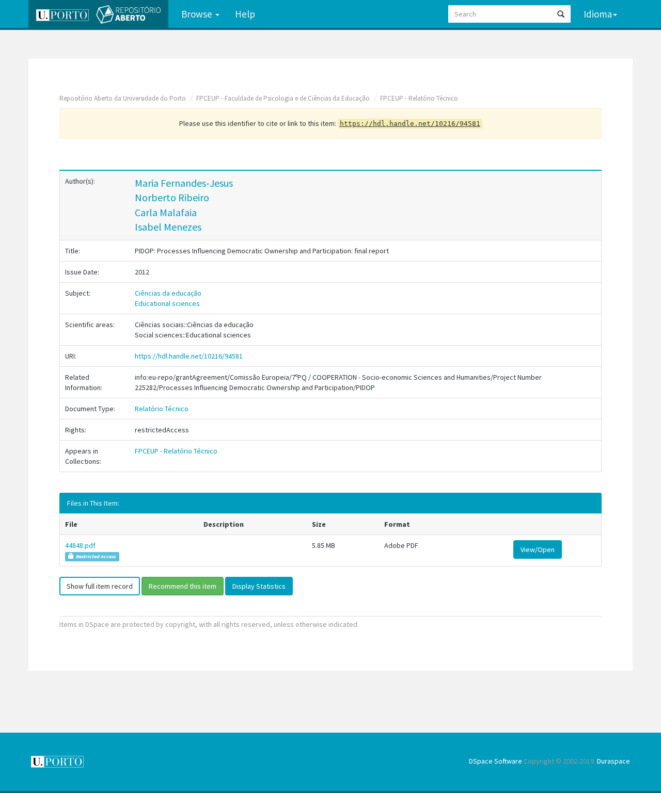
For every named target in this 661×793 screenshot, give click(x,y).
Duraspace (613, 761)
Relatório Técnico (161, 408)
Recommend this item (182, 586)
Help (245, 14)
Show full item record (100, 586)
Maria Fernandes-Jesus (184, 182)
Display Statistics (259, 586)
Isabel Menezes (168, 226)
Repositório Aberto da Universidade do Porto (122, 98)
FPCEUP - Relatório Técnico (419, 98)
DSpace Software (495, 761)
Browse (197, 14)
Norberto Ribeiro (172, 197)
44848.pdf (80, 545)
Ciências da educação (168, 293)
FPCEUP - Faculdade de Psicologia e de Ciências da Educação (283, 98)
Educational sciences (167, 303)
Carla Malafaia (166, 212)
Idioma (598, 14)
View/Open (538, 549)
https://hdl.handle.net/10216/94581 (189, 356)
